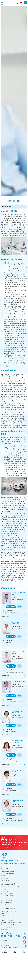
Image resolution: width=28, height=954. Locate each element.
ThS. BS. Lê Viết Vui (18, 681)
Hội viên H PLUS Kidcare (7, 920)
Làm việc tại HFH (5, 880)
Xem (19, 606)
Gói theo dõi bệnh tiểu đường (8, 925)
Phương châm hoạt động (7, 873)
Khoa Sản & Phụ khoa (6, 902)
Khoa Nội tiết (4, 891)
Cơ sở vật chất (4, 878)
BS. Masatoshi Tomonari (16, 623)
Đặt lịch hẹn (14, 952)
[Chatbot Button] (24, 942)
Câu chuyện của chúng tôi (7, 871)
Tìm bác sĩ (23, 952)
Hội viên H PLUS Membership (8, 918)
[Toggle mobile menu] (25, 2)
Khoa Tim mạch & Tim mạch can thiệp (11, 886)
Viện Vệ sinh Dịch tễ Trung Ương (9, 947)
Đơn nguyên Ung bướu (7, 898)
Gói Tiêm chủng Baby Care (8, 915)
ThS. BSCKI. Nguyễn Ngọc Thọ (18, 593)
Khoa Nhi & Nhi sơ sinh (7, 895)
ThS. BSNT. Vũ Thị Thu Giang (18, 741)
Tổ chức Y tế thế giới (6, 945)
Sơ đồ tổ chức (4, 876)
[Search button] (17, 3)
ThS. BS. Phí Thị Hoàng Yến (17, 711)
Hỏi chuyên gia (5, 952)
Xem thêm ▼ (4, 904)
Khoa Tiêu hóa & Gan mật (7, 893)
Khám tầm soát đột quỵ (7, 927)
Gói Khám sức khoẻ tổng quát (8, 911)
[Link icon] (2, 936)
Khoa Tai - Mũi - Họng (6, 900)
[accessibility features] (24, 937)
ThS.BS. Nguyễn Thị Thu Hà (18, 771)
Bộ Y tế (3, 943)
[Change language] (21, 2)
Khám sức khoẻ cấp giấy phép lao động (11, 922)
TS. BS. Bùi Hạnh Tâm (17, 800)
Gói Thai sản (4, 913)
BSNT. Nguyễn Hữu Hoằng (18, 652)
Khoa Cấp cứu (4, 889)
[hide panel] (24, 934)
